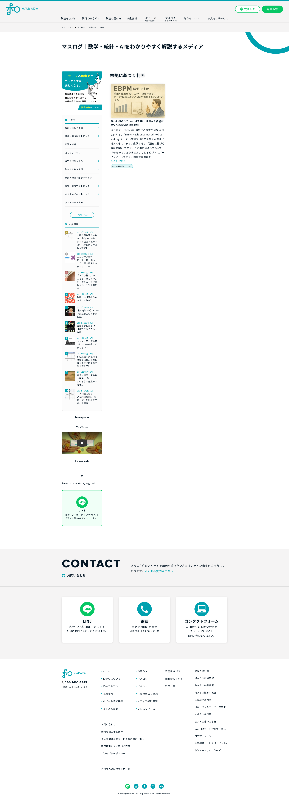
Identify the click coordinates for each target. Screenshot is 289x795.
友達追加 (249, 9)
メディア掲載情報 (147, 701)
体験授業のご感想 (147, 693)
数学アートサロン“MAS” (208, 750)
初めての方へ (110, 686)
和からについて (112, 678)
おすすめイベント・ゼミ (77, 194)
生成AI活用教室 (203, 699)
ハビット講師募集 (113, 701)
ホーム (106, 671)
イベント (142, 686)
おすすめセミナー (74, 202)
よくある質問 (110, 708)
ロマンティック (73, 152)
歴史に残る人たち (74, 160)
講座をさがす (172, 671)
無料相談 (272, 9)
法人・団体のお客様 (205, 721)
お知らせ (142, 671)
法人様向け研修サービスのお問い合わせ (122, 738)
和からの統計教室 (204, 685)
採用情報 (108, 693)
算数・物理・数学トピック (78, 177)
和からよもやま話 (74, 127)
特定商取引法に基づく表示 (115, 746)
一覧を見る (82, 215)
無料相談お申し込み (112, 731)
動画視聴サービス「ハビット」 (211, 743)
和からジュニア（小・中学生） (211, 707)
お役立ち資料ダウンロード (115, 769)
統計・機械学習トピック (122, 166)
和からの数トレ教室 (205, 692)
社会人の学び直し (204, 714)
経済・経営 (70, 144)
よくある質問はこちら (159, 571)
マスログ (142, 678)
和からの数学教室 (204, 678)
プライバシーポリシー (113, 753)
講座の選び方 (202, 670)
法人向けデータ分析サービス (210, 728)
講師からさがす (174, 678)
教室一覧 (170, 686)
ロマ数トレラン (203, 735)
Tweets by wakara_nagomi (78, 483)
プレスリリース (146, 708)
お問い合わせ (108, 724)
